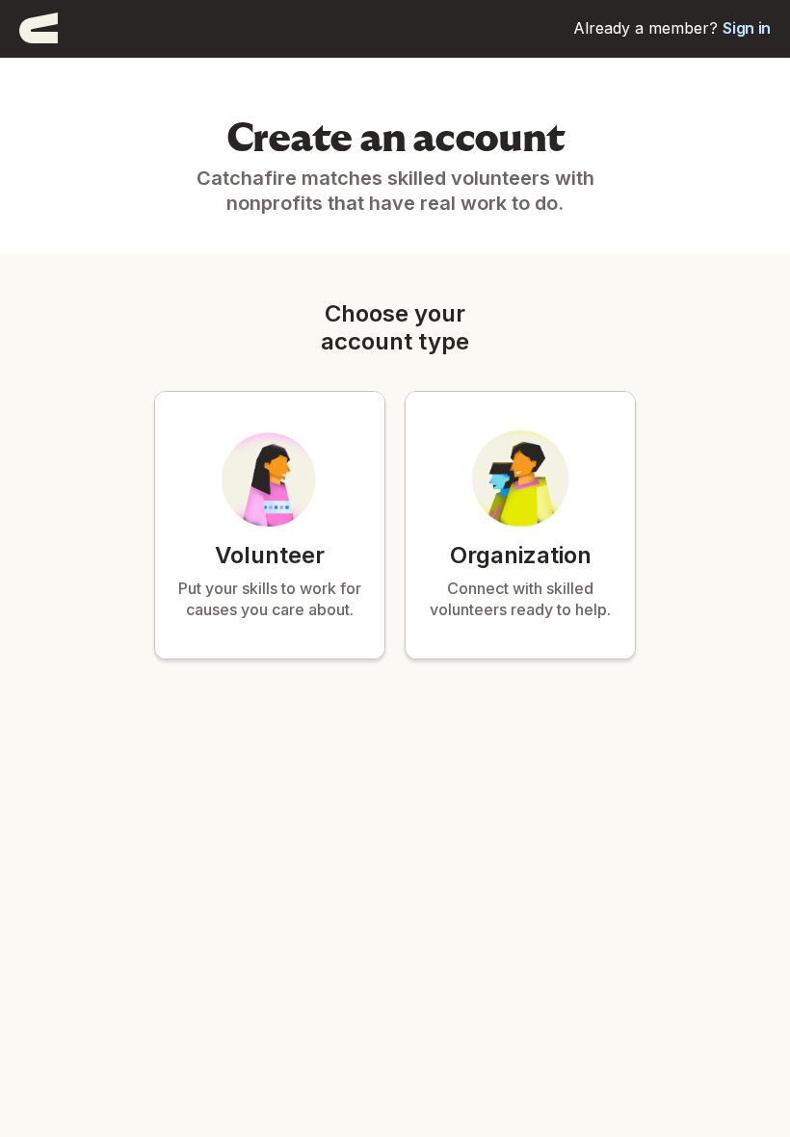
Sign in (747, 28)
